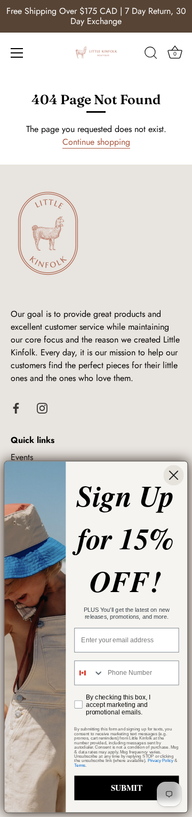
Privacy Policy (160, 760)
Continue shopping (96, 142)
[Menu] (17, 53)
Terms (79, 765)
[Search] (151, 54)
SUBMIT (127, 787)
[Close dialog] (173, 475)
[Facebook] (16, 407)
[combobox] (89, 672)
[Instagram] (42, 407)
